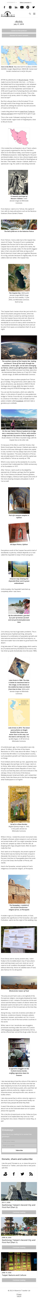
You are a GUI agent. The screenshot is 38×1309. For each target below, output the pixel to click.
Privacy (19, 1294)
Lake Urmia (23, 646)
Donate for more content (19, 35)
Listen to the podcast (19, 31)
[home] (8, 14)
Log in (19, 1296)
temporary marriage (12, 1030)
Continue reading (19, 1212)
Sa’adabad (19, 401)
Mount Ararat (23, 80)
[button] (12, 2)
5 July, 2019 (16, 386)
